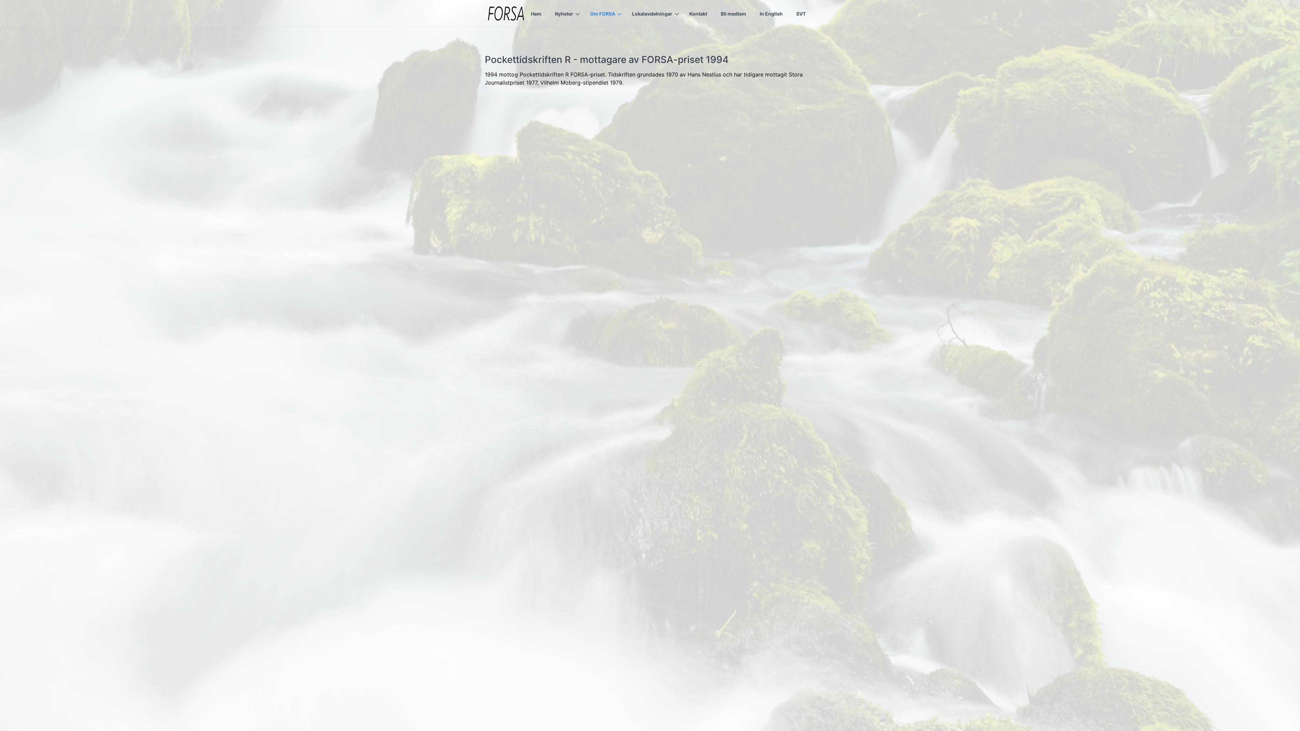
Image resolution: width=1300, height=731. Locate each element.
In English (771, 14)
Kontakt (698, 14)
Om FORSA (602, 14)
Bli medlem (733, 14)
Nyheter (564, 14)
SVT (801, 14)
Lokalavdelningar (652, 14)
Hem (536, 14)
